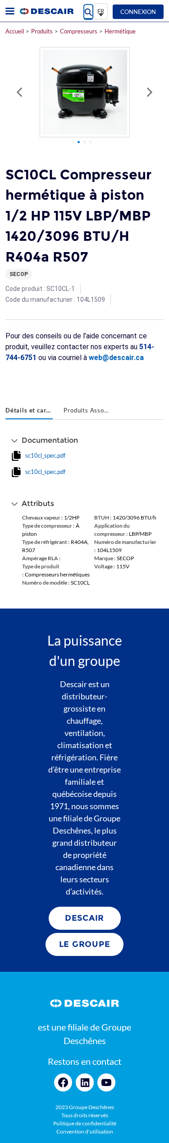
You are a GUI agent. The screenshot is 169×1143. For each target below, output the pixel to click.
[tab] (29, 411)
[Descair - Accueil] (46, 11)
